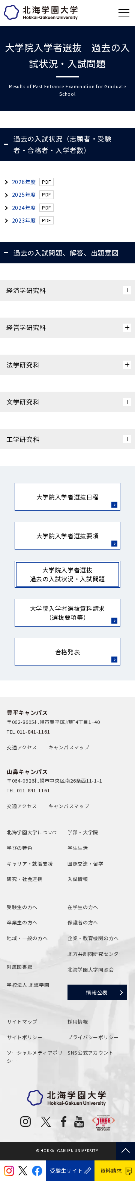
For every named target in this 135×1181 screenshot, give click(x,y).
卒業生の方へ (22, 922)
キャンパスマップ (69, 747)
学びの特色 (20, 847)
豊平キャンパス (27, 712)
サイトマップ (22, 1021)
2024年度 (24, 207)
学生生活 (78, 847)
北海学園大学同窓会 (91, 969)
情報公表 (97, 992)
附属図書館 (20, 966)
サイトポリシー (25, 1037)
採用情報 (78, 1021)
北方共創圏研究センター (96, 953)
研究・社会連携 (25, 878)
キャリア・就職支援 (30, 863)
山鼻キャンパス (27, 771)
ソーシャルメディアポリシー (35, 1056)
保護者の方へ (83, 922)
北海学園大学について (32, 832)
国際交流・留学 (86, 863)
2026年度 (24, 182)
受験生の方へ (22, 907)
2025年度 (24, 194)
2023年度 (24, 220)
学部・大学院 (83, 832)
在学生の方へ (83, 907)
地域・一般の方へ (27, 938)
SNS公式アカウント (91, 1052)
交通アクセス (22, 747)
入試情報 (78, 878)
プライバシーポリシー (93, 1037)
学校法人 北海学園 (28, 984)
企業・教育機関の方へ (93, 938)
